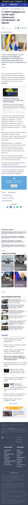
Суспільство (21, 464)
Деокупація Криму (7, 200)
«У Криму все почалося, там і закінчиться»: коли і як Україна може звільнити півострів (13, 100)
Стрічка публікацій (15, 9)
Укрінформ (4, 83)
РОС (25, 4)
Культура (19, 454)
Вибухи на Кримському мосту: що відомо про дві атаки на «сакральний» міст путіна (14, 233)
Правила (19, 442)
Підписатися (14, 186)
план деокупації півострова (14, 171)
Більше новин (13, 403)
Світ (23, 9)
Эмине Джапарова (7, 195)
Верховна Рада (9, 454)
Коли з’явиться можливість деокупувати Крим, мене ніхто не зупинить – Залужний (13, 237)
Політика (19, 461)
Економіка (20, 452)
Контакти (19, 439)
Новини (4, 335)
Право (19, 463)
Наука (18, 455)
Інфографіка (14, 408)
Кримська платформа (8, 197)
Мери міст (7, 463)
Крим (3, 192)
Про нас (19, 437)
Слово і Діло (4, 9)
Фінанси (19, 466)
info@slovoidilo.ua (14, 472)
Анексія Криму (11, 192)
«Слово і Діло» (11, 428)
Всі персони (8, 464)
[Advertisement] (14, 69)
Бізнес (19, 450)
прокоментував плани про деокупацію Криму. (13, 166)
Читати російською (6, 32)
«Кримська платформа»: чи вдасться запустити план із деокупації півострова (13, 242)
